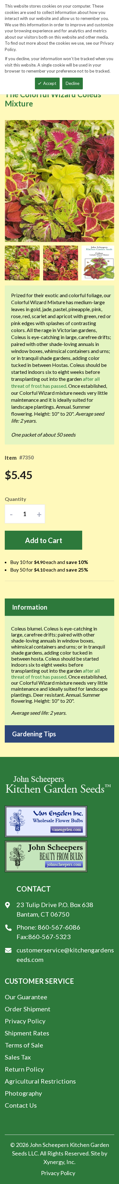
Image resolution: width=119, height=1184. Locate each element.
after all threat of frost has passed (55, 674)
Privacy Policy (25, 1021)
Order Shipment (27, 1009)
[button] (24, 263)
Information (29, 607)
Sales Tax (18, 1057)
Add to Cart (43, 540)
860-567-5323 (49, 936)
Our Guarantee (26, 997)
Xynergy (53, 1161)
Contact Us (21, 1105)
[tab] (59, 607)
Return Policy (24, 1069)
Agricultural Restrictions (40, 1081)
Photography (23, 1093)
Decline (72, 83)
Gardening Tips (34, 734)
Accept (49, 83)
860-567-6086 (59, 927)
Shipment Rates (27, 1033)
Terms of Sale (24, 1045)
